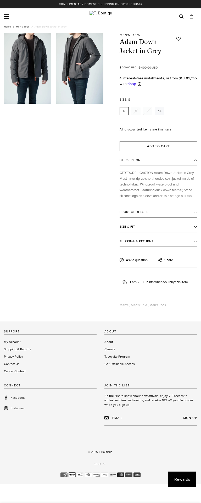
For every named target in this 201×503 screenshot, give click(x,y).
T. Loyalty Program (117, 356)
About (108, 342)
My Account (12, 342)
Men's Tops (23, 26)
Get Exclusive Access (119, 364)
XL (160, 111)
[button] (191, 16)
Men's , (125, 305)
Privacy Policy (13, 356)
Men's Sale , (140, 305)
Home (7, 26)
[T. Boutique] (101, 16)
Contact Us (11, 364)
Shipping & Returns (17, 349)
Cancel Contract (15, 371)
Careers (109, 349)
